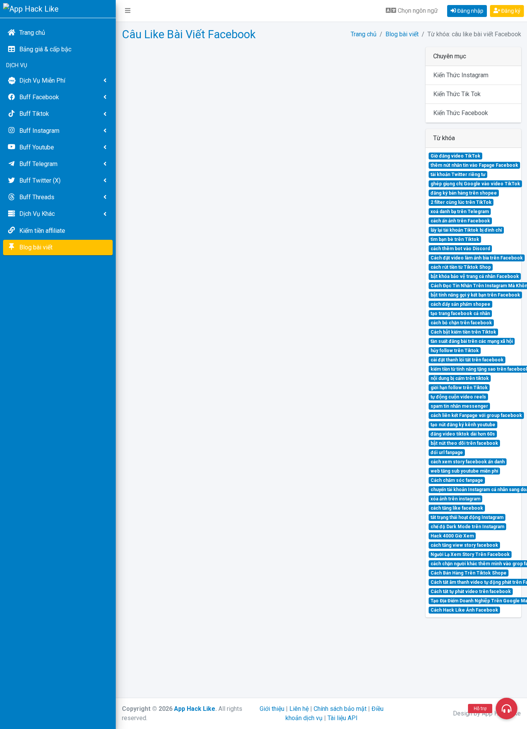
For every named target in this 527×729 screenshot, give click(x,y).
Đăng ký (510, 11)
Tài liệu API (343, 718)
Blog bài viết (402, 34)
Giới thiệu (272, 708)
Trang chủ (364, 34)
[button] (128, 11)
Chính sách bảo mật (340, 708)
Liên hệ (299, 708)
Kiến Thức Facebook (460, 113)
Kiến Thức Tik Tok (457, 94)
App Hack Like (194, 708)
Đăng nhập (469, 11)
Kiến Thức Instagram (460, 75)
